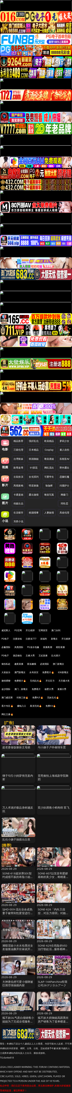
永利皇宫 (33, 672)
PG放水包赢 (33, 647)
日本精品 (34, 449)
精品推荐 (18, 441)
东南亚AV (64, 459)
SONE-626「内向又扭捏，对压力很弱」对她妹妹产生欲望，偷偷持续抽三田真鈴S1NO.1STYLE (53, 914)
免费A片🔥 (37, 697)
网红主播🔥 (7, 714)
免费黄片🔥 (20, 680)
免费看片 (36, 689)
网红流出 (49, 467)
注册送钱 (17, 638)
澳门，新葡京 (21, 689)
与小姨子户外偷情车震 (52, 747)
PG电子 (5, 638)
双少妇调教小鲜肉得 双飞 (53, 807)
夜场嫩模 (31, 663)
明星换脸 (34, 485)
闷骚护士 (64, 485)
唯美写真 (49, 494)
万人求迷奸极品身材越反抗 (17, 809)
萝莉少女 (64, 441)
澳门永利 (55, 630)
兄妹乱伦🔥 (53, 697)
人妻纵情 (49, 512)
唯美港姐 (49, 459)
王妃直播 (43, 655)
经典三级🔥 (22, 697)
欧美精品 (49, 441)
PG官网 (18, 630)
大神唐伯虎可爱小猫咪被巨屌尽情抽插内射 (17, 983)
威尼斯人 (6, 630)
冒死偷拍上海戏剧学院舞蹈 (53, 777)
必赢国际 (6, 647)
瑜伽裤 (49, 485)
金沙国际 (6, 689)
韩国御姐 (34, 459)
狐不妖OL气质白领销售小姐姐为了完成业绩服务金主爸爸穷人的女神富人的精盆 (18, 1023)
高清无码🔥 (36, 705)
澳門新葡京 (20, 672)
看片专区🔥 (7, 705)
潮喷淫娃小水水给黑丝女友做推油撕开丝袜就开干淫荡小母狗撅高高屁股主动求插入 (17, 951)
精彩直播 (60, 647)
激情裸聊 (6, 680)
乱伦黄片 (55, 655)
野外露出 (64, 467)
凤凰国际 (18, 647)
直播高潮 (47, 647)
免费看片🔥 (48, 672)
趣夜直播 (18, 663)
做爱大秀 (49, 689)
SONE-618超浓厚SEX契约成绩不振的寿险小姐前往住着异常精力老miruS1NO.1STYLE (17, 878)
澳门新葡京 (58, 663)
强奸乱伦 (34, 441)
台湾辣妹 (18, 459)
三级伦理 (18, 449)
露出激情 (34, 494)
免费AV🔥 (51, 705)
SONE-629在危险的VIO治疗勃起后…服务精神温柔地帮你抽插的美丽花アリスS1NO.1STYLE (53, 951)
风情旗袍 (18, 485)
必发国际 (44, 663)
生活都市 (18, 512)
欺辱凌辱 (18, 467)
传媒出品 (18, 503)
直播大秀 (61, 689)
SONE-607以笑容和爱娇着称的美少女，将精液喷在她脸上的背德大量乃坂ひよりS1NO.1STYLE (53, 878)
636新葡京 (63, 672)
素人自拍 (64, 449)
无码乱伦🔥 (36, 680)
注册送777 (31, 638)
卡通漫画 (18, 494)
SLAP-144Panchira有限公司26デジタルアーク (52, 983)
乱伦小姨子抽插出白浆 (16, 839)
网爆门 (64, 494)
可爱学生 (49, 476)
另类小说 (18, 521)
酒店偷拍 (17, 655)
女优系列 (34, 476)
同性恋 (64, 503)
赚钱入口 (21, 705)
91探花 (33, 467)
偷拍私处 (6, 663)
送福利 (43, 638)
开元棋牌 (30, 630)
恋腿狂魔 (64, 476)
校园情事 (34, 512)
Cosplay (49, 449)
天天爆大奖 (64, 680)
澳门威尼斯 (7, 697)
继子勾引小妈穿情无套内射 (17, 777)
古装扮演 (18, 476)
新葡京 (54, 638)
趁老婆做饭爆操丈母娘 (16, 747)
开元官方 (50, 680)
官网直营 (43, 630)
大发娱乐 (6, 672)
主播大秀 (30, 655)
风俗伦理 (64, 512)
